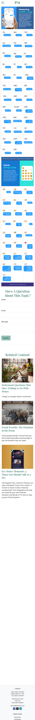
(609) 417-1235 (19, 694)
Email (3, 310)
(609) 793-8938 (19, 695)
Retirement (17, 717)
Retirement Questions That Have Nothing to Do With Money (16, 388)
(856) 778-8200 (19, 692)
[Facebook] (14, 708)
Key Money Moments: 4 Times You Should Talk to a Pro (16, 474)
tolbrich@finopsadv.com (17, 706)
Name (3, 299)
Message (4, 322)
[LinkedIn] (20, 708)
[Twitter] (17, 708)
